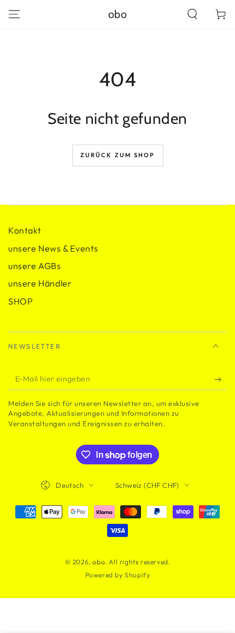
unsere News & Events (53, 248)
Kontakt (24, 230)
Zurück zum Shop (117, 155)
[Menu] (14, 14)
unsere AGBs (34, 265)
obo (98, 562)
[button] (192, 14)
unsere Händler (40, 283)
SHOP (20, 301)
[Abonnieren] (220, 379)
